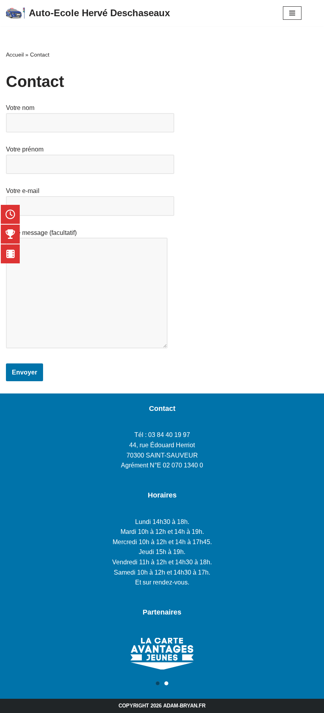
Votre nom (20, 107)
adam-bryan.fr (184, 706)
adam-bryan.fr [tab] (159, 684)
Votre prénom (24, 149)
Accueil (15, 54)
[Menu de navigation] (292, 13)
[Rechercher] (309, 13)
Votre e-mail (23, 190)
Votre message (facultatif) (41, 232)
